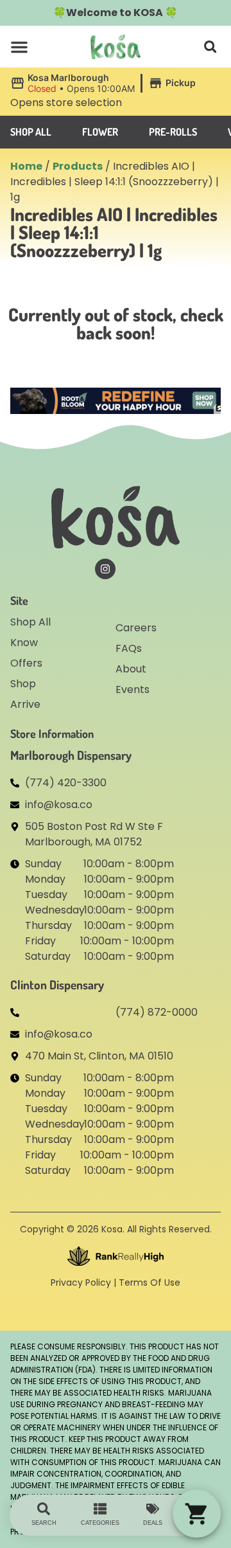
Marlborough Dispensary (71, 755)
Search (43, 1523)
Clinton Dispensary (57, 985)
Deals (152, 1523)
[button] (19, 47)
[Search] (43, 1508)
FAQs (129, 648)
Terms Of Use (149, 1282)
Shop (23, 683)
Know (24, 642)
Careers (136, 627)
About (131, 669)
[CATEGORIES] (100, 1508)
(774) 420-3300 (66, 782)
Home (26, 166)
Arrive (25, 704)
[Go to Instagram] (105, 569)
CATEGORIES (100, 1523)
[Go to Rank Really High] (115, 1256)
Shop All (30, 622)
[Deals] (152, 1508)
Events (133, 689)
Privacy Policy (81, 1282)
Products (78, 166)
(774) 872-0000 (157, 1012)
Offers (26, 663)
